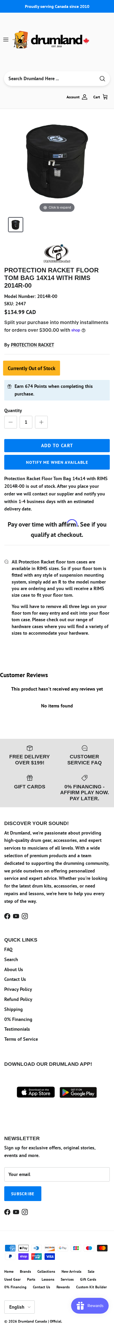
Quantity (13, 410)
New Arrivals (71, 1271)
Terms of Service (21, 1039)
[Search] (102, 78)
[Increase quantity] (41, 422)
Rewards (63, 1287)
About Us (13, 969)
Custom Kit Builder (91, 1287)
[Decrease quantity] (10, 422)
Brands (25, 1271)
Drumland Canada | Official (39, 1321)
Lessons (48, 1279)
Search (11, 959)
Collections (46, 1271)
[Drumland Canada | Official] (51, 39)
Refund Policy (18, 999)
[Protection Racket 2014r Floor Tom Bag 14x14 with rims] (15, 224)
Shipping (13, 1009)
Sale (91, 1271)
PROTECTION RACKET (32, 345)
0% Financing (18, 1019)
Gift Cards (88, 1279)
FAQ (8, 949)
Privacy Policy (18, 989)
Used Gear (12, 1279)
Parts (31, 1279)
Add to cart (57, 445)
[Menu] (6, 39)
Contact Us (15, 979)
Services (67, 1279)
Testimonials (17, 1029)
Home (9, 1271)
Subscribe (22, 1193)
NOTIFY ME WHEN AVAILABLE (57, 462)
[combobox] (50, 78)
